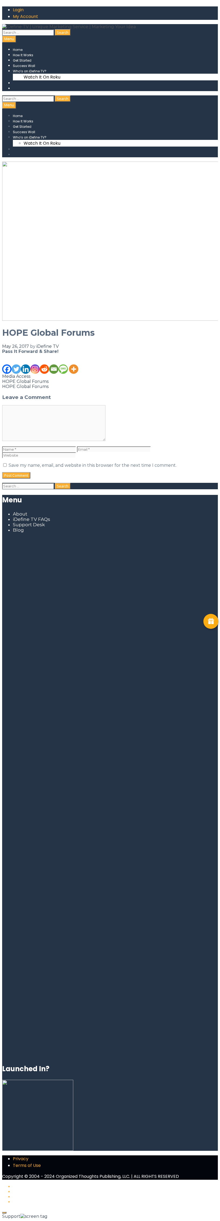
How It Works (23, 55)
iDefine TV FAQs (31, 519)
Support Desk (29, 524)
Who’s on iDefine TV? (29, 71)
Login (18, 10)
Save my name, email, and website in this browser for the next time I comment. (93, 465)
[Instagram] (35, 364)
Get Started (22, 60)
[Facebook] (7, 364)
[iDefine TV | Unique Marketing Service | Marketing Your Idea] (69, 26)
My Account (25, 16)
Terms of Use (27, 1165)
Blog (18, 530)
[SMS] (63, 364)
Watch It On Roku (42, 77)
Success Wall (24, 66)
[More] (73, 364)
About (20, 514)
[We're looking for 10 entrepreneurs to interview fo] (110, 567)
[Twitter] (16, 364)
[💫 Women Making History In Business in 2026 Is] (110, 907)
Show (210, 621)
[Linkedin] (25, 364)
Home (18, 49)
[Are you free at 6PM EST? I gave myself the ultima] (183, 650)
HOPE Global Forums (25, 381)
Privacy (20, 1159)
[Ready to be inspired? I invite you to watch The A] (37, 628)
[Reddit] (44, 364)
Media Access (16, 376)
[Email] (53, 364)
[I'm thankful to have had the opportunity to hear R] (183, 803)
